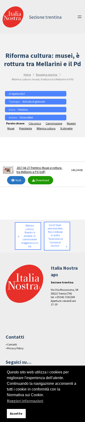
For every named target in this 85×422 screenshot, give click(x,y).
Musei (10, 128)
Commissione (54, 123)
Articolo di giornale (33, 101)
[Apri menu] (79, 17)
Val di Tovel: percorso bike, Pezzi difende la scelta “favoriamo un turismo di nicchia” (55, 235)
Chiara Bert (26, 117)
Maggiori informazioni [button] (25, 400)
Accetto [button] (16, 413)
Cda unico (35, 123)
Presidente (25, 128)
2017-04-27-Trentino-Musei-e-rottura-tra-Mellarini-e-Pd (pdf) (39, 170)
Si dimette (66, 128)
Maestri (71, 123)
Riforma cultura (46, 128)
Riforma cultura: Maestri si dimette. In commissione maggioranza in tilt (29, 236)
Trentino (22, 109)
